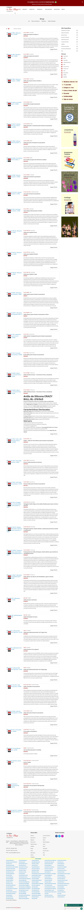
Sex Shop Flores (60, 890)
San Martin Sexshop (49, 895)
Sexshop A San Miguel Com (24, 881)
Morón (44, 839)
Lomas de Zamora (46, 835)
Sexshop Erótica (60, 865)
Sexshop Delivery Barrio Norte (63, 883)
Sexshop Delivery (60, 881)
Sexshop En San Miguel (61, 867)
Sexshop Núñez (9, 895)
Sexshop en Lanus (22, 872)
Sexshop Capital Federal (36, 880)
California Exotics (66, 62)
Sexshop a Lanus (9, 883)
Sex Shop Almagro (22, 893)
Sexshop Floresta (22, 865)
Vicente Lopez (46, 850)
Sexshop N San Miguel (36, 893)
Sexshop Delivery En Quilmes (50, 888)
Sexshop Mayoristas (36, 862)
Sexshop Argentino (48, 878)
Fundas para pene (69, 41)
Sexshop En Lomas (10, 872)
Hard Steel (65, 56)
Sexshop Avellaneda (61, 877)
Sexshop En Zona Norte (49, 867)
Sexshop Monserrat (35, 867)
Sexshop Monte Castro (10, 870)
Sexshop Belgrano (48, 875)
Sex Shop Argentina (61, 891)
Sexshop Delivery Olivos (36, 875)
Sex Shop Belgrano (22, 891)
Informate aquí (67, 132)
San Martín (45, 848)
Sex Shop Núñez (60, 886)
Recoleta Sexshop (9, 898)
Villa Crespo (33, 852)
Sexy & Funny (66, 66)
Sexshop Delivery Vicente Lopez (38, 873)
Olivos (44, 846)
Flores (32, 850)
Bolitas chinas (69, 35)
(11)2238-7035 (14, 848)
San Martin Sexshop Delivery (24, 895)
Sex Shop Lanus (9, 890)
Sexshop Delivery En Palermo (24, 888)
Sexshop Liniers (22, 862)
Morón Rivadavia (46, 842)
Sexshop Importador (10, 865)
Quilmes (44, 837)
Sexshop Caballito (9, 878)
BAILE (64, 58)
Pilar (44, 852)
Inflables (69, 44)
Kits (69, 51)
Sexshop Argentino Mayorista (25, 878)
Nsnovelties (65, 72)
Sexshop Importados (49, 863)
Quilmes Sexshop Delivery (24, 898)
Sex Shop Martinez (61, 888)
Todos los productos (35, 21)
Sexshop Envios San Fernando (12, 867)
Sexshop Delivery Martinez (11, 891)
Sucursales (39, 9)
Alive (64, 70)
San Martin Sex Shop (23, 896)
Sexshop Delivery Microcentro (50, 891)
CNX (64, 64)
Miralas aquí (66, 222)
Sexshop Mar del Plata (61, 860)
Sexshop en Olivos (61, 868)
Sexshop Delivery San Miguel (50, 873)
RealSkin (29, 630)
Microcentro (33, 842)
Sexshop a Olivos (48, 881)
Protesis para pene (69, 46)
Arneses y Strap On (69, 37)
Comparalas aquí (68, 177)
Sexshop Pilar (34, 898)
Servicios (25, 9)
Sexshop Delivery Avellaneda (37, 883)
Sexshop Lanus (60, 862)
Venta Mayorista (48, 9)
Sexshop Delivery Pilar (23, 875)
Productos (31, 9)
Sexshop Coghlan (35, 881)
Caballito (32, 846)
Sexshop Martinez (35, 860)
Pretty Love (65, 68)
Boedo (32, 848)
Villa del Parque (34, 844)
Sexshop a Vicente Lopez (62, 880)
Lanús (44, 844)
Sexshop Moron (48, 872)
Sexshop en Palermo (49, 868)
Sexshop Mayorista (10, 860)
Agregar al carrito (53, 49)
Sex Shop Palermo (9, 886)
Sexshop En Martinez (49, 870)
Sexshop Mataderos (23, 860)
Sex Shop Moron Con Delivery (12, 888)
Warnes (32, 855)
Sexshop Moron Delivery (10, 893)
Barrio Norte (33, 837)
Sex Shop (46, 893)
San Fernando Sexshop (49, 896)
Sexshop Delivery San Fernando (63, 873)
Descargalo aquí (67, 199)
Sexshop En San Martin (10, 868)
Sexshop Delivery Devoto (62, 885)
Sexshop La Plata (35, 863)
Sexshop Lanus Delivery (49, 862)
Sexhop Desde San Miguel (24, 883)
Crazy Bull (65, 60)
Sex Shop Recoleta (48, 885)
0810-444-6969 (14, 850)
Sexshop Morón (9, 875)
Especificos (44, 21)
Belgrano (32, 839)
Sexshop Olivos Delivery (36, 895)
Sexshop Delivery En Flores (50, 886)
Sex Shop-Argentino (36, 885)
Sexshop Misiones (48, 865)
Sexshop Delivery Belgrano (24, 885)
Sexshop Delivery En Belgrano (25, 886)
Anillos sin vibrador (51, 21)
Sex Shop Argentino (36, 891)
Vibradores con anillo (69, 30)
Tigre (44, 855)
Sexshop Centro (9, 881)
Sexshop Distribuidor (10, 873)
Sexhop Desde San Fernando (50, 883)
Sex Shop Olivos (35, 886)
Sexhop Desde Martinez (10, 885)
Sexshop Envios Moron (23, 867)
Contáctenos (57, 9)
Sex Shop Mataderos (36, 888)
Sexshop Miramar (60, 863)
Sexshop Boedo (48, 877)
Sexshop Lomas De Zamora (11, 862)
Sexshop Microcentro (23, 863)
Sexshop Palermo (9, 896)
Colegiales (33, 857)
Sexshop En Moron (35, 870)
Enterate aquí (67, 111)
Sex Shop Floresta (35, 890)
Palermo (32, 835)
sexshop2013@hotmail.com (14, 852)
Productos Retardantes (69, 48)
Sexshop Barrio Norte (23, 877)
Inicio (19, 9)
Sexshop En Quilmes (36, 868)
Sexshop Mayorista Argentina (50, 860)
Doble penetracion (69, 39)
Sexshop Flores (35, 865)
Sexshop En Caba (60, 872)
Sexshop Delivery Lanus (23, 890)
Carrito (63, 9)
